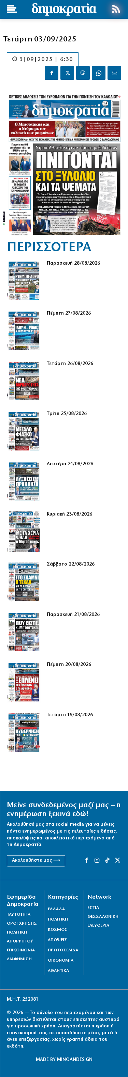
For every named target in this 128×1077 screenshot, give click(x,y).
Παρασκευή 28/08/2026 (73, 263)
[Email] (114, 73)
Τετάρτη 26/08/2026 (70, 363)
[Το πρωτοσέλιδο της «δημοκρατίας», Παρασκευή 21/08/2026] (24, 632)
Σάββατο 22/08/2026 (71, 564)
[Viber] (83, 73)
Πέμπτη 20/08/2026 (69, 664)
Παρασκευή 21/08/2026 (73, 614)
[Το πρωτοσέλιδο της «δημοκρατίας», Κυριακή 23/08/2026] (24, 532)
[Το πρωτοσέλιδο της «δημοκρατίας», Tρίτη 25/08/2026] (24, 431)
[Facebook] (51, 73)
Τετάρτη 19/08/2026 (70, 715)
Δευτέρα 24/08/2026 (70, 464)
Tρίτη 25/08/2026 (67, 413)
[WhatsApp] (98, 73)
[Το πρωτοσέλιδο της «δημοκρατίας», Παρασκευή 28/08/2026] (24, 281)
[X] (67, 73)
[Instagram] (97, 860)
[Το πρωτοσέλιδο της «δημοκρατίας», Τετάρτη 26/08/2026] (24, 381)
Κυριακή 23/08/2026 (69, 514)
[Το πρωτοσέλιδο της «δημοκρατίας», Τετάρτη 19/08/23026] (24, 732)
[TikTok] (107, 860)
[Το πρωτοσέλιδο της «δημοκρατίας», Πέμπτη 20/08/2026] (24, 682)
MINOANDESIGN (75, 1059)
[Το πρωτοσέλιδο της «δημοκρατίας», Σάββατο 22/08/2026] (24, 582)
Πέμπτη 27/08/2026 (69, 313)
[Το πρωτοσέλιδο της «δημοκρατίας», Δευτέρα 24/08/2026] (24, 481)
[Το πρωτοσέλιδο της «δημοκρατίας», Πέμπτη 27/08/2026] (24, 331)
